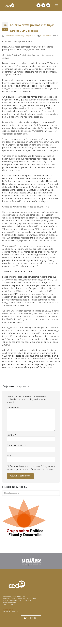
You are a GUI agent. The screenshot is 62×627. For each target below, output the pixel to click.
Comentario (13, 407)
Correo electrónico (16, 445)
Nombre (11, 435)
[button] (56, 5)
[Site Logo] (9, 5)
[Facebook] (38, 5)
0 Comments (45, 35)
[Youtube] (48, 5)
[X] (43, 5)
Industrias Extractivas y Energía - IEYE (20, 35)
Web (9, 455)
